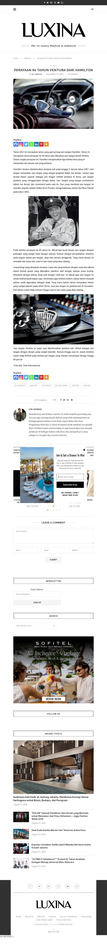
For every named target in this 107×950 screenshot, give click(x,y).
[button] (70, 455)
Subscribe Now (70, 484)
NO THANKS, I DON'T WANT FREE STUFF (70, 493)
